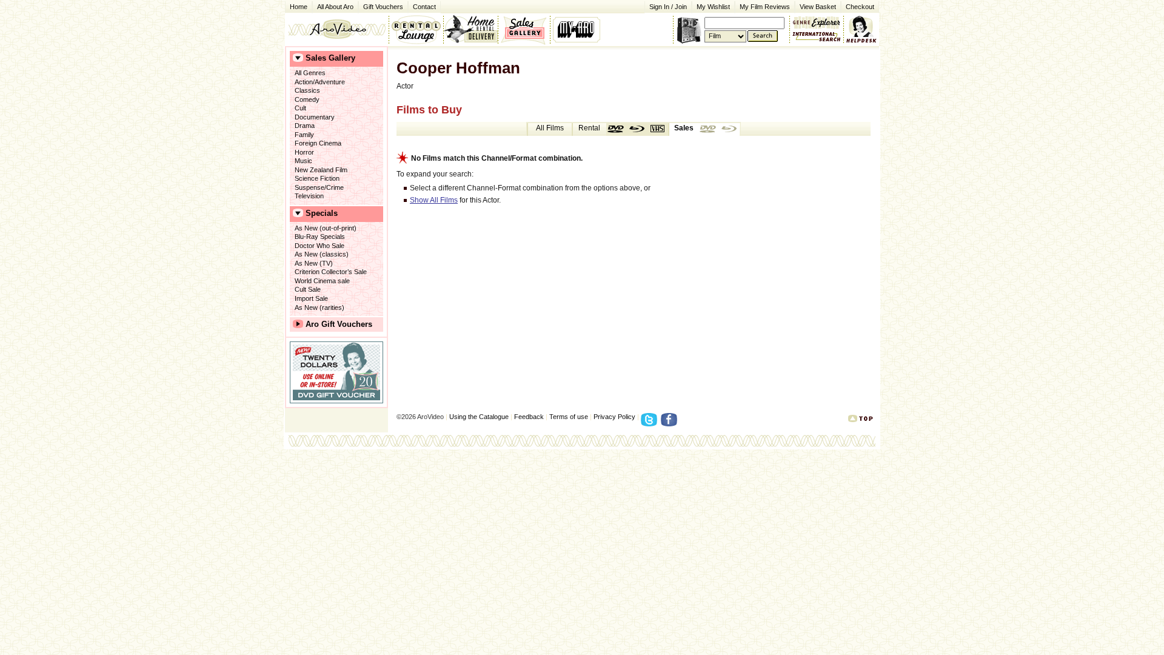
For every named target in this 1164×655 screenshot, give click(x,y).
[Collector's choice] (524, 29)
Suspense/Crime (319, 187)
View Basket (815, 5)
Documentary (315, 117)
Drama (305, 125)
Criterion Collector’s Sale (331, 271)
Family (304, 134)
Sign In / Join (668, 6)
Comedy (307, 99)
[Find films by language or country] (816, 37)
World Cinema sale (322, 280)
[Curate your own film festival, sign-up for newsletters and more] (577, 29)
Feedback (529, 416)
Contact (422, 5)
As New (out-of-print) (325, 228)
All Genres (310, 72)
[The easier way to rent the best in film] (470, 29)
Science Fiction (317, 178)
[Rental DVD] (616, 129)
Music (303, 160)
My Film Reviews (765, 6)
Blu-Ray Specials (320, 236)
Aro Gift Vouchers (339, 324)
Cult (300, 108)
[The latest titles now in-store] (416, 29)
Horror (304, 152)
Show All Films (434, 200)
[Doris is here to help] (862, 29)
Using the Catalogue (479, 416)
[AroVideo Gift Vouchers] (336, 372)
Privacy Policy (614, 416)
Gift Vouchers (383, 6)
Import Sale (311, 298)
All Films (550, 128)
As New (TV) (314, 263)
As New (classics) (322, 254)
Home (298, 6)
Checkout (860, 6)
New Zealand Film (321, 169)
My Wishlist (713, 6)
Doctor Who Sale (319, 245)
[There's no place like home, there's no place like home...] (337, 29)
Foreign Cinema (318, 143)
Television (309, 196)
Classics (307, 90)
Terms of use (568, 416)
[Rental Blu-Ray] (637, 129)
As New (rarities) (319, 307)
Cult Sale (308, 289)
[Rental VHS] (657, 129)
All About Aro (335, 6)
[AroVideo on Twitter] (651, 423)
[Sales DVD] (708, 129)
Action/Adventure (320, 82)
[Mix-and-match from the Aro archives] (816, 21)
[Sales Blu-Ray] (729, 129)
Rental (589, 128)
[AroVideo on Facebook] (671, 423)
